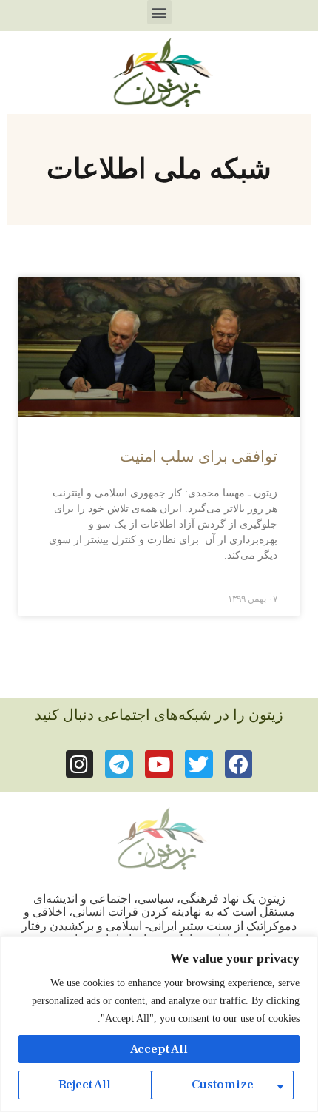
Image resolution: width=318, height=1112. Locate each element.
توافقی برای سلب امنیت (198, 456)
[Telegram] (119, 764)
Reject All (84, 1084)
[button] (159, 12)
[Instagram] (80, 764)
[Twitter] (199, 764)
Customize (223, 1084)
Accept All (159, 1049)
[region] (159, 1024)
